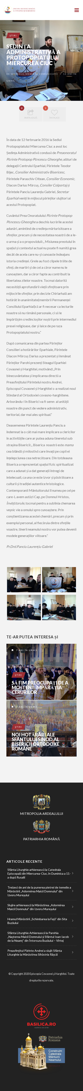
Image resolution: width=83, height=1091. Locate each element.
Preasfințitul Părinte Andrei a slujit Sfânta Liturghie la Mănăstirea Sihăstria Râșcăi (34, 952)
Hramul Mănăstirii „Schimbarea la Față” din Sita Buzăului (37, 921)
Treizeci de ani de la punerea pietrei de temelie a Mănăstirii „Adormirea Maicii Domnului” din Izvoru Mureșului (39, 891)
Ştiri (13, 35)
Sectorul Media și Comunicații (34, 74)
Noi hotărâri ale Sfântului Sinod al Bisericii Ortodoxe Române (35, 741)
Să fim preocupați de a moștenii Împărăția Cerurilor (40, 687)
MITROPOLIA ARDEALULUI (41, 813)
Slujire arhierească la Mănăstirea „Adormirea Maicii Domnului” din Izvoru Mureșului (36, 907)
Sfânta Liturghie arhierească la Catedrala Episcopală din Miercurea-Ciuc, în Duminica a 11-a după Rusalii (39, 873)
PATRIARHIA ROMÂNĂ (41, 839)
